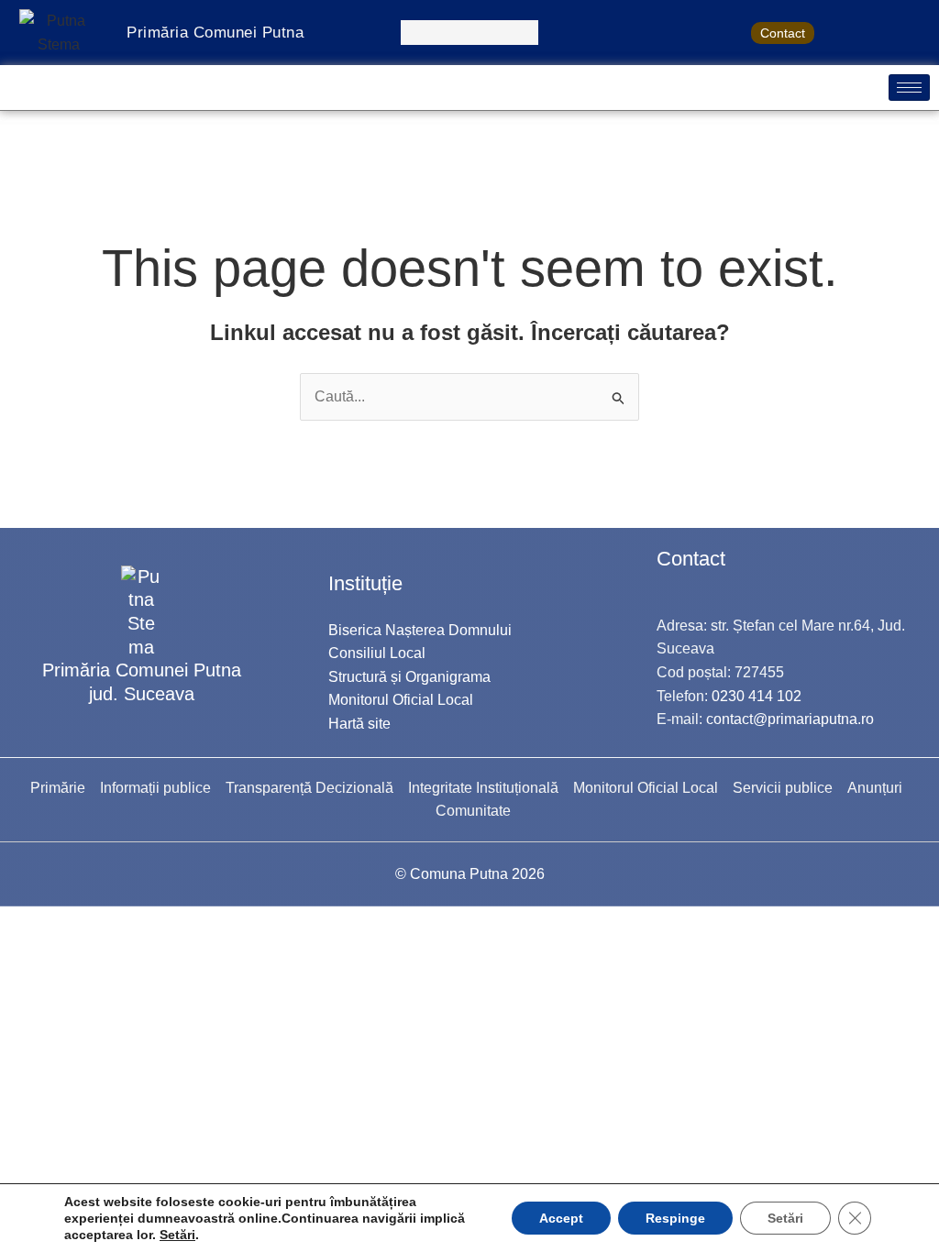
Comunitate (473, 810)
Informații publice (155, 788)
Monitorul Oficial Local (400, 700)
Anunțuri (874, 788)
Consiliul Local (376, 653)
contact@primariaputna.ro (790, 719)
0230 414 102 (756, 696)
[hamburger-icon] (909, 87)
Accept (561, 1218)
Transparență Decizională (309, 788)
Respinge (675, 1218)
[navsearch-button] (469, 32)
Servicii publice (783, 788)
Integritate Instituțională (483, 788)
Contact (782, 33)
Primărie (57, 788)
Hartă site (359, 723)
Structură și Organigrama (409, 677)
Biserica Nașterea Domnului (420, 630)
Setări (177, 1234)
